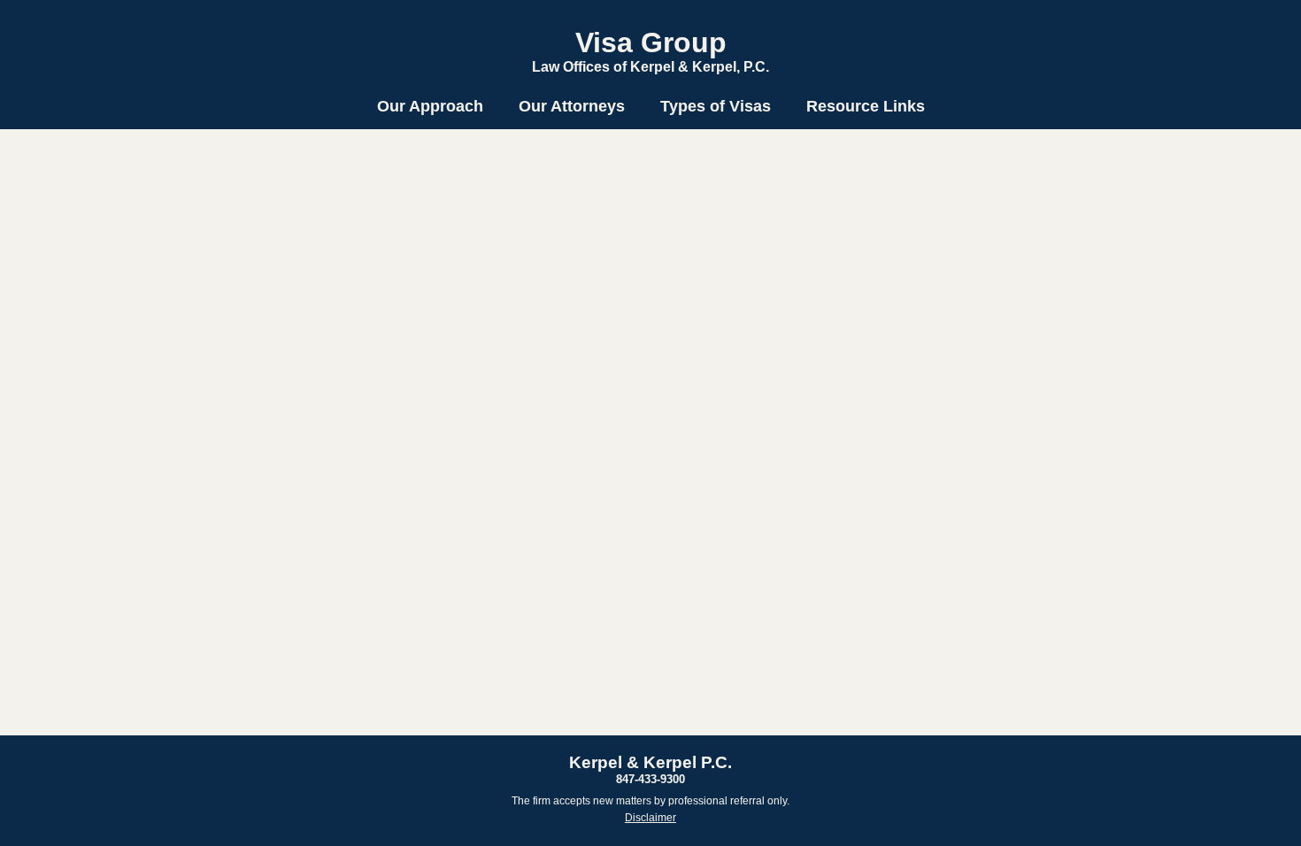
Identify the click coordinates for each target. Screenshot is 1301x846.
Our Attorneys (572, 106)
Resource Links (865, 106)
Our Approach (430, 106)
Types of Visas (715, 106)
